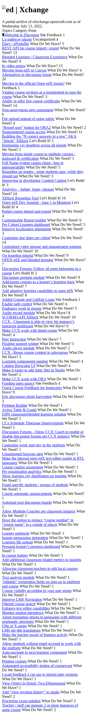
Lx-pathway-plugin (17, 39)
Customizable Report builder (24, 220)
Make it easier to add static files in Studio (33, 370)
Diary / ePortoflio (15, 44)
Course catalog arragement (22, 467)
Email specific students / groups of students (35, 485)
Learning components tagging (25, 361)
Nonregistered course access (23, 132)
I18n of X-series (14, 626)
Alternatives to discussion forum (27, 75)
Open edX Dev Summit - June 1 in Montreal (36, 202)
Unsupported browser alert (22, 454)
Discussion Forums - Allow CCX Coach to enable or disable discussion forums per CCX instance (43, 434)
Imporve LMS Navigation (22, 599)
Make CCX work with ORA (24, 379)
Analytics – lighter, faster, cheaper (28, 189)
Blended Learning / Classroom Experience (34, 57)
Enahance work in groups (22, 308)
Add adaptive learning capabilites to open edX (37, 291)
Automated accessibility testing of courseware (37, 666)
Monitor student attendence (23, 613)
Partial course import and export (26, 211)
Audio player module (18, 348)
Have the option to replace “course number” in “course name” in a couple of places (38, 522)
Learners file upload (17, 542)
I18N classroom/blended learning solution (34, 414)
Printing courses (14, 661)
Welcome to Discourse (21, 35)
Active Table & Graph (19, 410)
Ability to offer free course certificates (31, 101)
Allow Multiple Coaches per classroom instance (39, 511)
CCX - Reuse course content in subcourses (35, 352)
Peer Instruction (14, 339)
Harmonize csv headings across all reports (34, 145)
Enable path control (17, 304)
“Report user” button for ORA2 (26, 127)
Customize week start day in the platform (33, 445)
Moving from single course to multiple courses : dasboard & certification (38, 156)
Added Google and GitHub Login (28, 299)
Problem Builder (14, 405)
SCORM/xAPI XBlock (20, 317)
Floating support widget (20, 344)
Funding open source (18, 383)
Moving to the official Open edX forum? (33, 83)
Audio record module (18, 313)
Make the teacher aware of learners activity (35, 635)
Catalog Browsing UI (18, 366)
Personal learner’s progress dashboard (31, 546)
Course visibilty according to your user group (37, 591)
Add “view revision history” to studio (31, 692)
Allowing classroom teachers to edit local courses (40, 568)
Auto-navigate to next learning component (34, 652)
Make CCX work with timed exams (29, 330)
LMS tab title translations (21, 630)
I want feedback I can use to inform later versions (40, 674)
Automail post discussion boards (27, 502)
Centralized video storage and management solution (41, 247)
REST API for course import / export (30, 48)
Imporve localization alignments (26, 229)
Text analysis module (18, 577)
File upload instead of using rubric (28, 119)
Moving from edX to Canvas (24, 70)
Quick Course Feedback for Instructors (32, 388)
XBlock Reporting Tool (20, 198)
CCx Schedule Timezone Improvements (33, 423)
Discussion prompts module (23, 277)
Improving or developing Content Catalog (34, 180)
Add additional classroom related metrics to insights (41, 560)
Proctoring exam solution (21, 701)
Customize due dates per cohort (26, 238)
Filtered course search (18, 604)
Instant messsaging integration (25, 538)
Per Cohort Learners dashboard (26, 224)
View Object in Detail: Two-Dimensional (34, 683)
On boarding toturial (17, 255)
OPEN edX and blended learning (27, 260)
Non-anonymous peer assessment (27, 110)
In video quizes (13, 66)
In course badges (15, 555)
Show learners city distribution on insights (34, 476)
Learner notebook (15, 533)
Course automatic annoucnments (27, 494)
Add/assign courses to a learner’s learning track (38, 282)
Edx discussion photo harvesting (27, 396)
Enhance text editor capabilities (26, 608)
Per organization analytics (22, 471)
